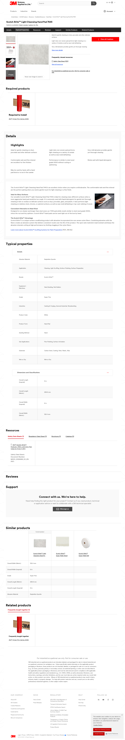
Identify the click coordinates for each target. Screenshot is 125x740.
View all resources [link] (57, 64)
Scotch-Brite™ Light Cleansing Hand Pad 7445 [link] (39, 555)
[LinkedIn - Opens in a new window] (98, 699)
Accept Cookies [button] (99, 733)
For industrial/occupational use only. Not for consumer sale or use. (71, 71)
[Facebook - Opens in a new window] (108, 699)
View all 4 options (106, 39)
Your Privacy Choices (58, 735)
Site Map (80, 702)
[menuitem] (9, 30)
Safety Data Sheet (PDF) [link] (61, 61)
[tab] (16, 436)
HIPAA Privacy (30, 735)
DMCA (37, 735)
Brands (33, 11)
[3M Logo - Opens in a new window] (21, 3)
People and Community (17, 715)
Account (109, 11)
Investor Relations (15, 705)
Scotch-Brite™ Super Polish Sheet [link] (62, 555)
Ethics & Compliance (16, 718)
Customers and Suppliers (18, 708)
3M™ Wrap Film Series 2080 (19, 119)
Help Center (81, 699)
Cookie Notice (97, 725)
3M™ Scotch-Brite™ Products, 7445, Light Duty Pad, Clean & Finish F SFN (21, 447)
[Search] (93, 3)
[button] (111, 733)
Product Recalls (54, 727)
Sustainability (14, 711)
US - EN (108, 2)
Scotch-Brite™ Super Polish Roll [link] (84, 555)
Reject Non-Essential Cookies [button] (102, 729)
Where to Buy (82, 705)
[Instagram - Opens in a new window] (112, 699)
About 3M (13, 699)
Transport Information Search (58, 704)
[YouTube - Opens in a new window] (103, 699)
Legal (19, 735)
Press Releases (37, 702)
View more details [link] (57, 50)
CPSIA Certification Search (57, 707)
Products (13, 11)
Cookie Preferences (72, 735)
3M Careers (14, 702)
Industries (24, 11)
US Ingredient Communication (58, 724)
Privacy (24, 735)
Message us (64, 509)
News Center (37, 699)
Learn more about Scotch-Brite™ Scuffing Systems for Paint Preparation (36, 230)
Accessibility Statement (46, 735)
